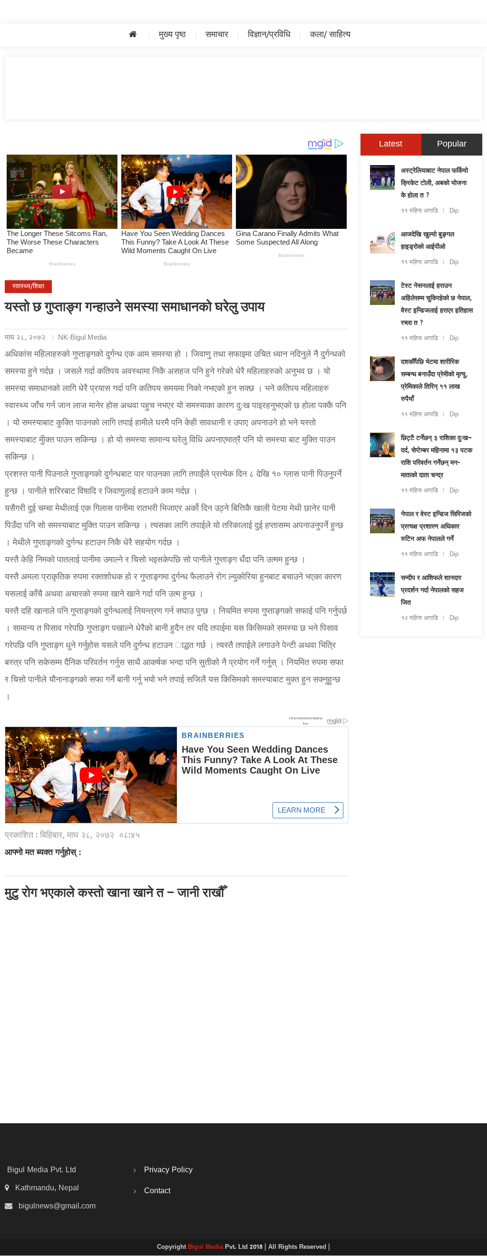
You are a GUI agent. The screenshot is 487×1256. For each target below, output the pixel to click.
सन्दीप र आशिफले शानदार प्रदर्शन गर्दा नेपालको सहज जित (432, 591)
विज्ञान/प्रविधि (269, 35)
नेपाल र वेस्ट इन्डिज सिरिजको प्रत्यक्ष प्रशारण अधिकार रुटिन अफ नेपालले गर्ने (436, 527)
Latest (390, 144)
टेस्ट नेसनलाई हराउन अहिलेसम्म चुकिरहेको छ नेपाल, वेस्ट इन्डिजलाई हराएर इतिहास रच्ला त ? (437, 305)
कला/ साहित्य (330, 35)
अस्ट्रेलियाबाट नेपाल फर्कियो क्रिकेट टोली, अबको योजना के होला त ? (434, 184)
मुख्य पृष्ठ (172, 35)
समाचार (216, 35)
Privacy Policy (168, 1170)
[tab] (390, 145)
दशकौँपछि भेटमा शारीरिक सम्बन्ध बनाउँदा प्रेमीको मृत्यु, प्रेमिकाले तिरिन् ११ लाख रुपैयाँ (434, 381)
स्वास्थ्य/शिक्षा (28, 286)
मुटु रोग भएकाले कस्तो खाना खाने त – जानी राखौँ (114, 894)
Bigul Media (206, 1247)
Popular (452, 144)
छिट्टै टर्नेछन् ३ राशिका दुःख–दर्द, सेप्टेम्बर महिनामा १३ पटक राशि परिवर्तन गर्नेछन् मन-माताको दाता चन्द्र (436, 457)
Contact (157, 1191)
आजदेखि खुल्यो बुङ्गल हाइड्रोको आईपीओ (427, 241)
